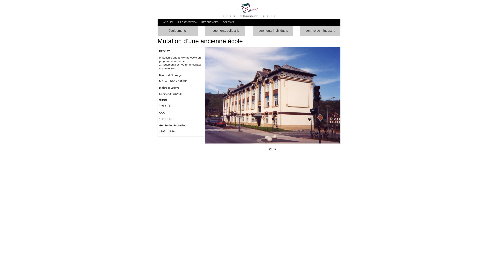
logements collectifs (225, 30)
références (210, 22)
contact (228, 22)
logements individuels (273, 30)
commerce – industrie (320, 30)
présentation (187, 22)
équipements (178, 30)
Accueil (168, 22)
